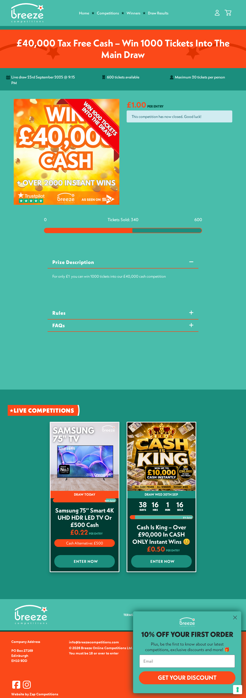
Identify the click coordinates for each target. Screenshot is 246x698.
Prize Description (73, 262)
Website (17, 694)
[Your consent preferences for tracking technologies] (237, 689)
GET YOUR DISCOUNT (187, 677)
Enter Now (86, 561)
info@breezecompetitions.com (94, 642)
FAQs (58, 325)
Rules (59, 313)
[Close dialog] (235, 617)
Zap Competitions (44, 694)
